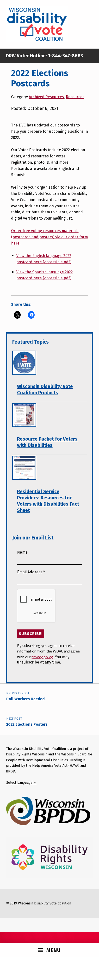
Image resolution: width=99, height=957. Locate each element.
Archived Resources (46, 97)
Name (22, 552)
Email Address (31, 572)
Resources (75, 97)
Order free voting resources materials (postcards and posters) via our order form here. (49, 236)
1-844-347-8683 (65, 56)
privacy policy (42, 656)
